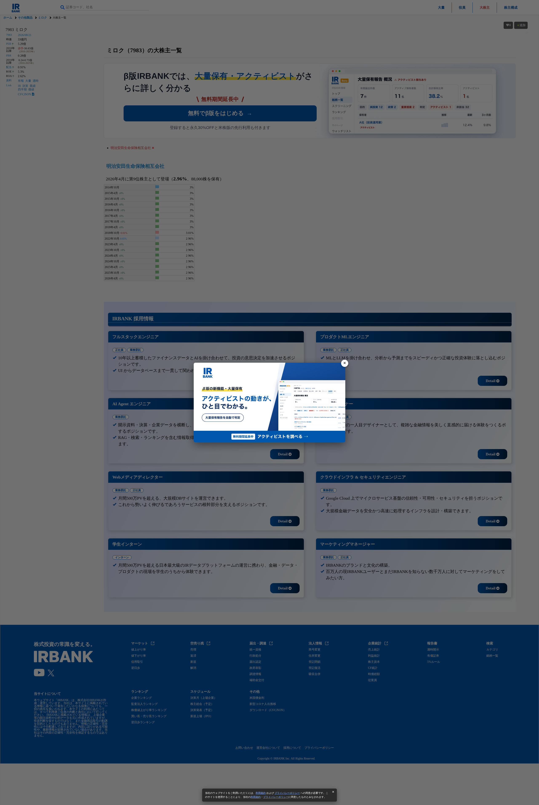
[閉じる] (344, 363)
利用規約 (261, 793)
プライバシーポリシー (287, 793)
